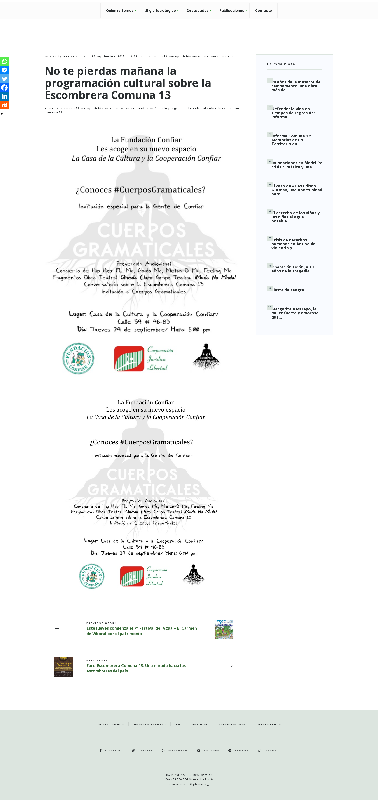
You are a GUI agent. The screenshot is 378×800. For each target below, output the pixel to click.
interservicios (74, 56)
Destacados (197, 10)
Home (49, 108)
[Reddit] (4, 105)
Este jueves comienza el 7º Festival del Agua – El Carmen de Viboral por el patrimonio (141, 628)
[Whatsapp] (4, 61)
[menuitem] (119, 10)
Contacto (263, 10)
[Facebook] (4, 87)
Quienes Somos (110, 724)
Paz (179, 724)
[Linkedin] (4, 96)
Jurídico (200, 724)
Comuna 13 (158, 56)
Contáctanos (268, 724)
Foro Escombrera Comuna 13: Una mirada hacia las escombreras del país (136, 666)
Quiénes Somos (119, 10)
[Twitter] (4, 78)
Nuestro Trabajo (150, 724)
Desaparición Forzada (187, 56)
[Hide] (2, 113)
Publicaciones (231, 10)
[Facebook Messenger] (4, 70)
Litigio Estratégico (160, 10)
